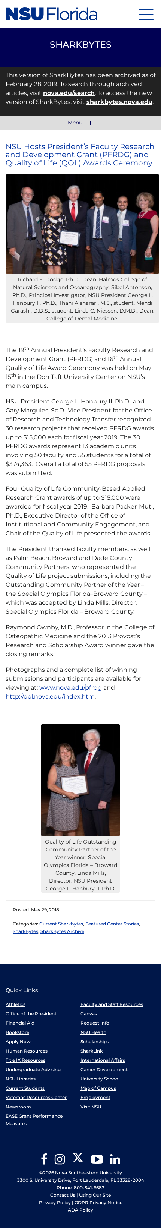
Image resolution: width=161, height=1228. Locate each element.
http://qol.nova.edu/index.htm (50, 696)
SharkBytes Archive (62, 931)
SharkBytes (25, 931)
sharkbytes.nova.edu (119, 101)
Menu (76, 123)
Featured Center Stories (112, 924)
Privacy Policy (55, 1202)
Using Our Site (95, 1195)
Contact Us (62, 1195)
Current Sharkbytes (61, 924)
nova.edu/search (69, 92)
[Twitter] (78, 1162)
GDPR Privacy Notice (98, 1202)
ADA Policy (80, 1210)
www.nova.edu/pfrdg (70, 687)
